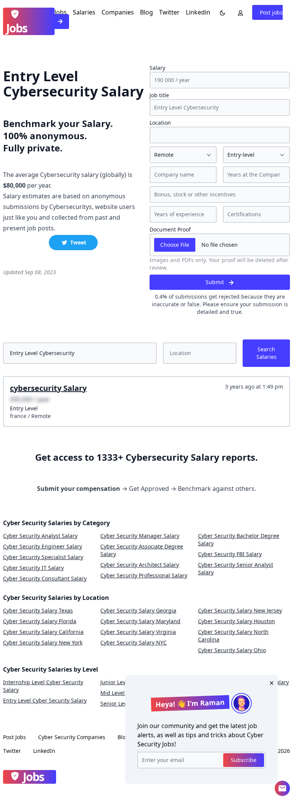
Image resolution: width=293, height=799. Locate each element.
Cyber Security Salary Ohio (232, 650)
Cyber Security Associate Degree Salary (141, 550)
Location (160, 122)
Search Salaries (266, 353)
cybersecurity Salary (48, 388)
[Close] (270, 682)
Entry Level (24, 408)
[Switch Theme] (220, 12)
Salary (157, 67)
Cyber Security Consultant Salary (45, 578)
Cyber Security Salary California (43, 631)
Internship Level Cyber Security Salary (43, 685)
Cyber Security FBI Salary (230, 554)
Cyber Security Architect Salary (139, 564)
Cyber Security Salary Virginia (138, 631)
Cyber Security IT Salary (33, 567)
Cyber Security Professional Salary (143, 575)
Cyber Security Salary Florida (39, 621)
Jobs (61, 12)
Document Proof (170, 229)
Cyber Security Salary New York (42, 642)
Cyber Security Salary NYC (133, 642)
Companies (117, 12)
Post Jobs (14, 737)
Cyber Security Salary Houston (236, 621)
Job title (159, 95)
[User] (239, 12)
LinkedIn (44, 750)
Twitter (169, 12)
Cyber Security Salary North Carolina (233, 635)
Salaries (84, 12)
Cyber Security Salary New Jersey (240, 610)
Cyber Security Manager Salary (139, 535)
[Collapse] (282, 788)
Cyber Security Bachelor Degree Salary (238, 539)
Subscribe (243, 760)
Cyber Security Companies (71, 737)
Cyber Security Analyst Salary (40, 535)
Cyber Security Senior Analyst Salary (235, 568)
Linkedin (198, 12)
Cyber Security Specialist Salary (43, 557)
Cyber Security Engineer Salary (42, 546)
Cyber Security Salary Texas (38, 610)
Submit (215, 282)
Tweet (78, 242)
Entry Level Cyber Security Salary (45, 700)
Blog (146, 12)
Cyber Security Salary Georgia (138, 610)
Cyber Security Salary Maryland (140, 621)
